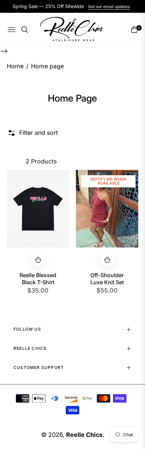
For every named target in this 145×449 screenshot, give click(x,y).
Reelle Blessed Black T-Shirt (38, 279)
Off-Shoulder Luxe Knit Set (107, 279)
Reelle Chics (84, 434)
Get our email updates (109, 6)
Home (15, 66)
